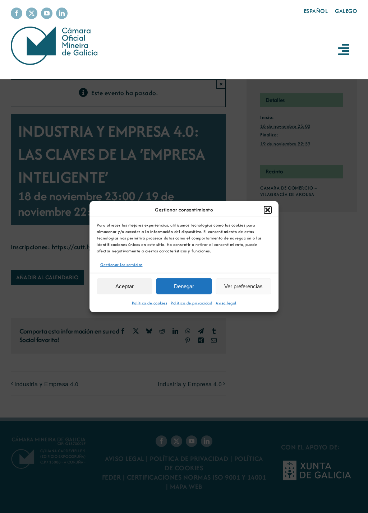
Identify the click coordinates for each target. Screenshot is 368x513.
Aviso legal (226, 303)
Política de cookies (149, 303)
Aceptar (124, 286)
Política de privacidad (191, 303)
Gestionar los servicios (121, 264)
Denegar (184, 286)
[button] (267, 209)
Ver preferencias (243, 286)
